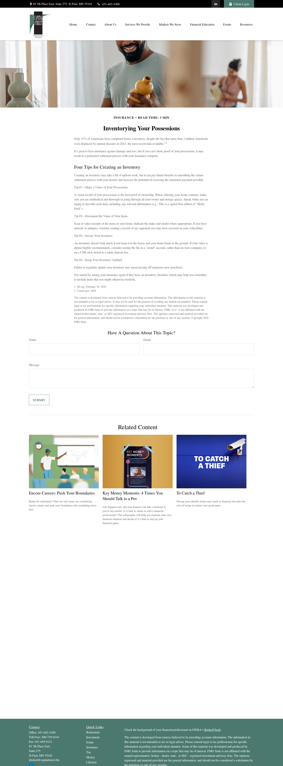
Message (34, 365)
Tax (88, 752)
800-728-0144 (50, 737)
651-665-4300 (111, 4)
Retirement (93, 732)
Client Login (241, 4)
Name (32, 340)
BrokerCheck (212, 730)
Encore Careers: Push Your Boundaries (62, 493)
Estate (90, 742)
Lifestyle (91, 762)
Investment (92, 737)
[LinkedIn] (215, 4)
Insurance (92, 747)
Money (90, 757)
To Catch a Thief (191, 493)
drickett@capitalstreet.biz (44, 760)
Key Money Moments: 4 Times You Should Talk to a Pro (133, 495)
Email (147, 340)
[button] (73, 24)
